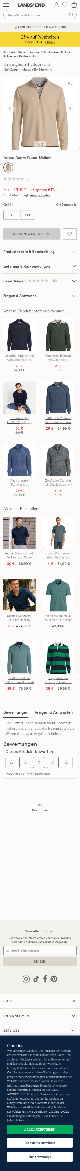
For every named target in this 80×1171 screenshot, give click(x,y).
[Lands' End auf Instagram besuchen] (26, 980)
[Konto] (56, 5)
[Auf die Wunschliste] (70, 234)
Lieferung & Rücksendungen (26, 266)
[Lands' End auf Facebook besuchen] (44, 980)
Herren (22, 52)
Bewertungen (15, 712)
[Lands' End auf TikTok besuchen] (35, 980)
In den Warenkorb (32, 234)
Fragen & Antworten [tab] (54, 712)
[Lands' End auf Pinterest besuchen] (52, 980)
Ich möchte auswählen (40, 1142)
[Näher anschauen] (70, 83)
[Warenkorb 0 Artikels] (74, 5)
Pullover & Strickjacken (44, 52)
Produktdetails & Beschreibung (29, 251)
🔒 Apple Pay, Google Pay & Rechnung (40, 27)
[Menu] (6, 5)
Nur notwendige (40, 1157)
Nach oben (40, 810)
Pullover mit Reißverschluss (20, 56)
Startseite (9, 52)
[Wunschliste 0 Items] (65, 5)
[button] (11, 762)
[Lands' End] (31, 5)
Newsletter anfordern (40, 931)
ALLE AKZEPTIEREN (39, 1129)
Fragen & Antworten (20, 295)
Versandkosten (40, 195)
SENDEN (40, 961)
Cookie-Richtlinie (18, 1089)
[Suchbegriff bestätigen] (71, 14)
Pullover (66, 52)
